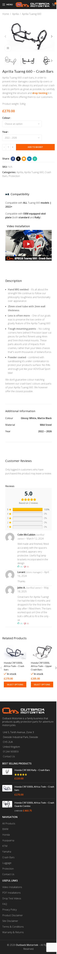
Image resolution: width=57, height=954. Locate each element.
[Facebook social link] (13, 159)
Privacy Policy (9, 909)
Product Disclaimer (12, 915)
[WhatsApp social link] (35, 159)
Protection (14, 176)
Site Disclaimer (10, 921)
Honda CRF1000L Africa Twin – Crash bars (14, 666)
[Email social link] (24, 159)
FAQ (4, 904)
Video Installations (12, 887)
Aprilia (15, 14)
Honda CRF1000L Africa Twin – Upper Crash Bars (41, 666)
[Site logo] (32, 4)
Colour (6, 117)
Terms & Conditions (13, 926)
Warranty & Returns (13, 932)
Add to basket (35, 147)
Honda (6, 834)
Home (5, 14)
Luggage (6, 863)
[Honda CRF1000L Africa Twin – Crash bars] (15, 652)
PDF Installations (11, 892)
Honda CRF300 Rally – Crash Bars (32, 769)
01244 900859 (11, 751)
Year (5, 132)
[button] (5, 36)
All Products (8, 823)
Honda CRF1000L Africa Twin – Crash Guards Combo (34, 804)
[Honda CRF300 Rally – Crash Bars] (7, 774)
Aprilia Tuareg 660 (31, 14)
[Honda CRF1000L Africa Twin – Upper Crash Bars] (42, 652)
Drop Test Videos (11, 898)
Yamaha (6, 851)
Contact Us (9, 756)
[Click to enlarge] (8, 48)
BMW (5, 829)
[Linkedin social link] (29, 159)
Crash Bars (8, 857)
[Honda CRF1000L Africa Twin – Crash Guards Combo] (7, 806)
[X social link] (18, 159)
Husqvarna (8, 840)
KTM (4, 846)
